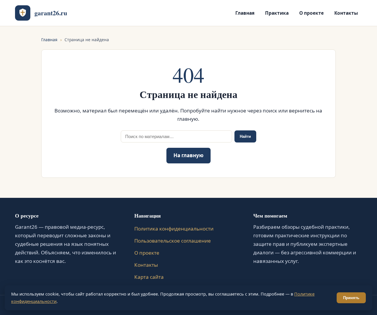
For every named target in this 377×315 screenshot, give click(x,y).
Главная (244, 13)
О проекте (311, 13)
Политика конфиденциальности (174, 228)
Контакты (346, 13)
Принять (351, 298)
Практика (277, 13)
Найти (245, 136)
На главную (188, 155)
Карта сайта (149, 276)
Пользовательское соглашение (172, 240)
